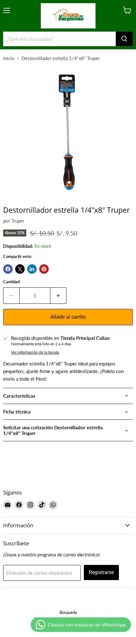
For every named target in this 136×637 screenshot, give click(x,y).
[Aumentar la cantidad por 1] (58, 295)
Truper (17, 221)
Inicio (9, 58)
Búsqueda (68, 612)
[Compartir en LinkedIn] (32, 269)
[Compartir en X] (20, 269)
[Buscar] (124, 39)
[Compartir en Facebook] (8, 269)
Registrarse (101, 572)
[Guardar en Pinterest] (44, 269)
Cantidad (11, 281)
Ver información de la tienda (35, 352)
